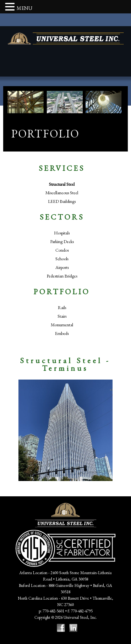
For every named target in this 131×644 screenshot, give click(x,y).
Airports (62, 267)
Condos (62, 250)
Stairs (62, 316)
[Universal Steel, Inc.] (66, 39)
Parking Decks (62, 241)
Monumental (62, 325)
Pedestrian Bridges (62, 276)
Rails (62, 307)
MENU (24, 8)
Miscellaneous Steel (61, 193)
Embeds (62, 333)
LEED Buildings (62, 201)
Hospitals (62, 233)
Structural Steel (62, 184)
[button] (11, 7)
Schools (61, 259)
